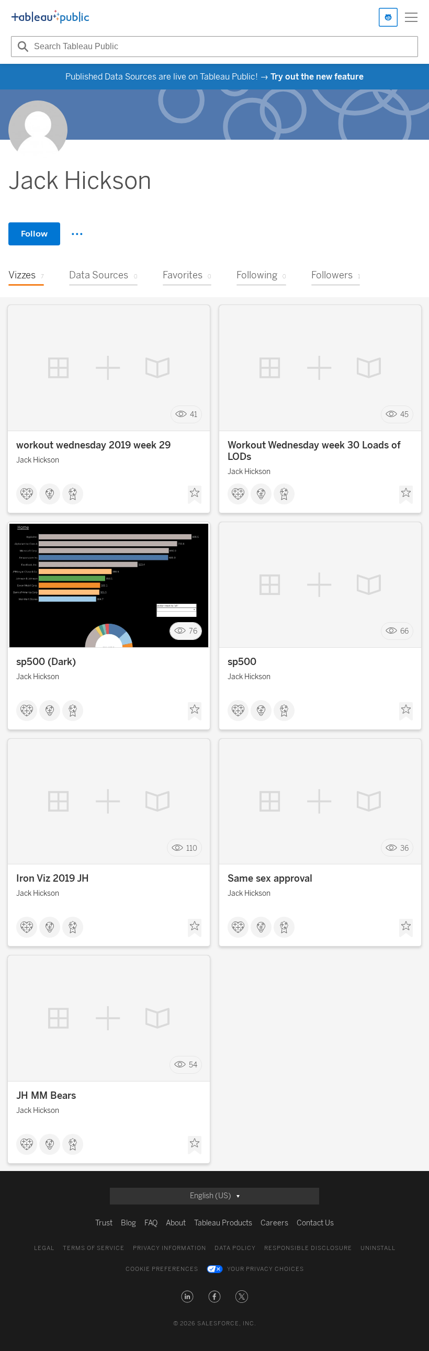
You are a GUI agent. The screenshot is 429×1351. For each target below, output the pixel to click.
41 (193, 414)
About (176, 1223)
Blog (128, 1223)
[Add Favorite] (194, 495)
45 (404, 414)
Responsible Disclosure (308, 1248)
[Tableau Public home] (50, 17)
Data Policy (235, 1248)
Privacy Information (169, 1248)
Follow (34, 233)
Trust (103, 1223)
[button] (187, 1296)
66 (404, 631)
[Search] (21, 46)
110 (191, 847)
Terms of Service (94, 1248)
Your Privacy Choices (265, 1269)
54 (193, 1064)
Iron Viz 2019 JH (52, 878)
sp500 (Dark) (46, 662)
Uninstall (378, 1248)
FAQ (150, 1223)
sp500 (242, 662)
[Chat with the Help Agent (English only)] (388, 17)
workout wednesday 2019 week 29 (93, 445)
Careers (274, 1223)
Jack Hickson (37, 460)
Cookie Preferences (162, 1269)
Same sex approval (270, 878)
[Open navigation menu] (411, 17)
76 (193, 631)
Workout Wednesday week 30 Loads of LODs (314, 451)
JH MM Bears (46, 1095)
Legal (44, 1248)
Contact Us (315, 1223)
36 (404, 847)
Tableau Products (223, 1223)
